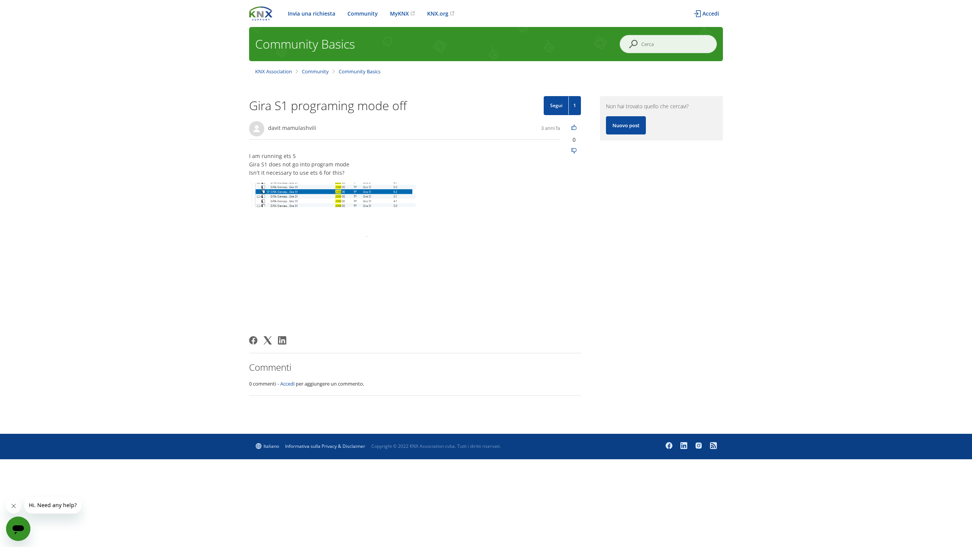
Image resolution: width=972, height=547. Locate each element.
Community (362, 13)
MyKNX (399, 13)
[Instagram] (699, 446)
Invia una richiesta (311, 13)
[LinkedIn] (282, 340)
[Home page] (261, 12)
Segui (556, 105)
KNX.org (437, 13)
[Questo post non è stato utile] (574, 151)
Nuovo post (625, 125)
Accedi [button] (710, 13)
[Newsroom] (713, 446)
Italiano (271, 446)
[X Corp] (268, 340)
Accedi (287, 383)
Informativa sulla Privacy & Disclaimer (325, 446)
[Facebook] (253, 340)
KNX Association (273, 71)
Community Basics (359, 71)
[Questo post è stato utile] (574, 127)
